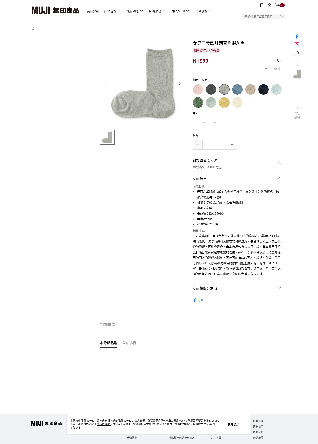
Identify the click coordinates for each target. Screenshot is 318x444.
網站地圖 (258, 437)
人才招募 (216, 437)
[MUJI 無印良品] (55, 10)
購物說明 (258, 426)
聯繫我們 (258, 432)
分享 (201, 300)
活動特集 (132, 437)
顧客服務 (258, 421)
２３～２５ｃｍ (206, 122)
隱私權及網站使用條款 (182, 437)
